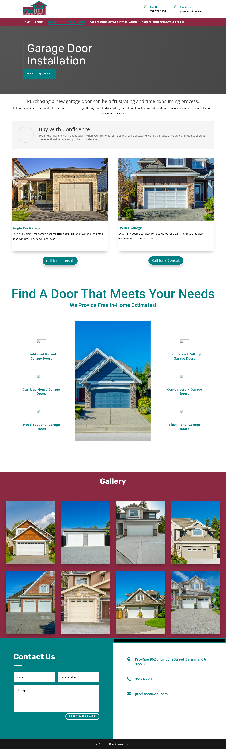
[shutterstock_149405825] (85, 563)
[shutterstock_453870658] (140, 632)
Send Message (82, 716)
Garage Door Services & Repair (163, 22)
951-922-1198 (158, 11)
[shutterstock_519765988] (85, 632)
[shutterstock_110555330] (30, 563)
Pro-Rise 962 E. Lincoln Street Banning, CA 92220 (170, 661)
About (39, 22)
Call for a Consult (60, 260)
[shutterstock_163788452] (195, 632)
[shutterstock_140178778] (195, 563)
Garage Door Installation (66, 22)
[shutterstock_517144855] (30, 632)
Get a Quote (39, 73)
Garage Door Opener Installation (113, 22)
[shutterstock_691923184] (140, 563)
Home (26, 22)
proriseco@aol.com (191, 11)
